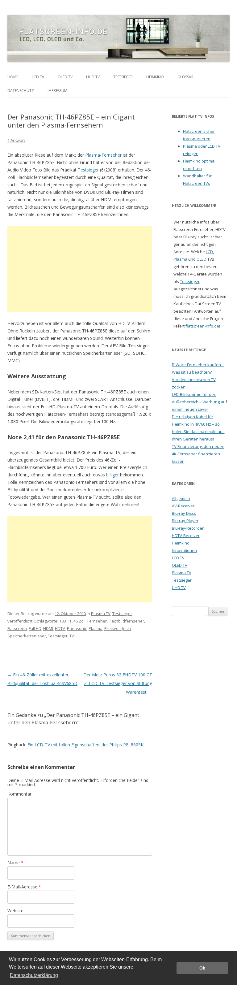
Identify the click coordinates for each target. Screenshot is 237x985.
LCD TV (38, 77)
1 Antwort (16, 140)
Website (15, 910)
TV (71, 636)
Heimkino (155, 77)
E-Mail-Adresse (24, 887)
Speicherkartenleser (26, 636)
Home (12, 77)
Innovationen (184, 550)
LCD (209, 251)
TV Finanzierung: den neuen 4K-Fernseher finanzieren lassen (198, 454)
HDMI (48, 628)
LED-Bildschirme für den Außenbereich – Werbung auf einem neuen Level (199, 402)
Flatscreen (17, 628)
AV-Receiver (183, 506)
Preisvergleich (117, 628)
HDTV (60, 628)
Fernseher (97, 621)
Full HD (35, 628)
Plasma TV (100, 613)
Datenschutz (20, 90)
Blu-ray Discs (184, 513)
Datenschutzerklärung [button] (34, 975)
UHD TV (93, 77)
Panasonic (77, 628)
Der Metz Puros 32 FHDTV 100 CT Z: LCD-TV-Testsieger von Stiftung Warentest (117, 683)
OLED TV (65, 77)
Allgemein (181, 498)
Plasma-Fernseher (103, 155)
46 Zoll (79, 621)
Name (15, 863)
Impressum (57, 90)
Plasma (95, 628)
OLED (201, 259)
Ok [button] (202, 967)
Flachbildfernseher (126, 621)
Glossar (185, 77)
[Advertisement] (79, 269)
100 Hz (65, 621)
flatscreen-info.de (202, 326)
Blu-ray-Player (185, 520)
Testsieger (123, 77)
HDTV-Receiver (186, 535)
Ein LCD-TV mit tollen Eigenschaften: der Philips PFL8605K (85, 745)
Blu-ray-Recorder (188, 528)
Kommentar (19, 794)
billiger (112, 475)
